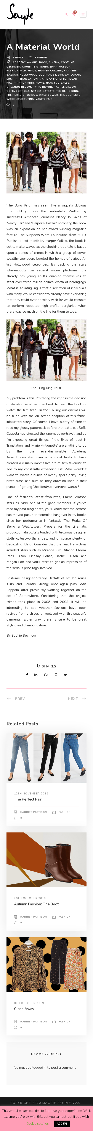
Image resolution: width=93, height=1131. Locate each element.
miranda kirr (24, 82)
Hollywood (29, 74)
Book (43, 62)
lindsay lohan (69, 74)
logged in (39, 1067)
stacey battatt (43, 91)
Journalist (47, 74)
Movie (40, 82)
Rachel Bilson (65, 87)
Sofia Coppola (17, 91)
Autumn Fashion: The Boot (36, 904)
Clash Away (24, 1008)
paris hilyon (42, 87)
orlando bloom (18, 87)
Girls (32, 70)
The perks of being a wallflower (32, 95)
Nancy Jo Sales (57, 82)
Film (23, 70)
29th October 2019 (30, 898)
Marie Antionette (53, 79)
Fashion (41, 57)
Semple (18, 57)
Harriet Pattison (33, 812)
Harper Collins (50, 70)
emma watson (60, 66)
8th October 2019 (29, 1003)
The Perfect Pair (28, 799)
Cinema (54, 62)
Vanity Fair (44, 99)
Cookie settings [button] (37, 1123)
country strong (35, 66)
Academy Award (25, 62)
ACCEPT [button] (62, 1124)
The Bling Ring (67, 91)
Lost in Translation (22, 79)
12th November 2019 (31, 793)
